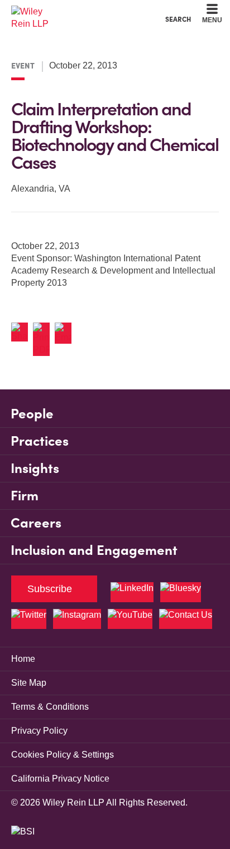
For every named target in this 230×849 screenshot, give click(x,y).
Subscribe (49, 588)
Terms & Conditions (50, 706)
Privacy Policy (39, 730)
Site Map (28, 682)
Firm (25, 495)
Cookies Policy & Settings (62, 754)
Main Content (80, 11)
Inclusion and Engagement (94, 550)
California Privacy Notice (60, 778)
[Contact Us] (185, 619)
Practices (40, 441)
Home (23, 658)
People (32, 413)
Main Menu (85, 11)
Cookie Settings (75, 11)
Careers (36, 522)
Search (178, 19)
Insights (35, 468)
